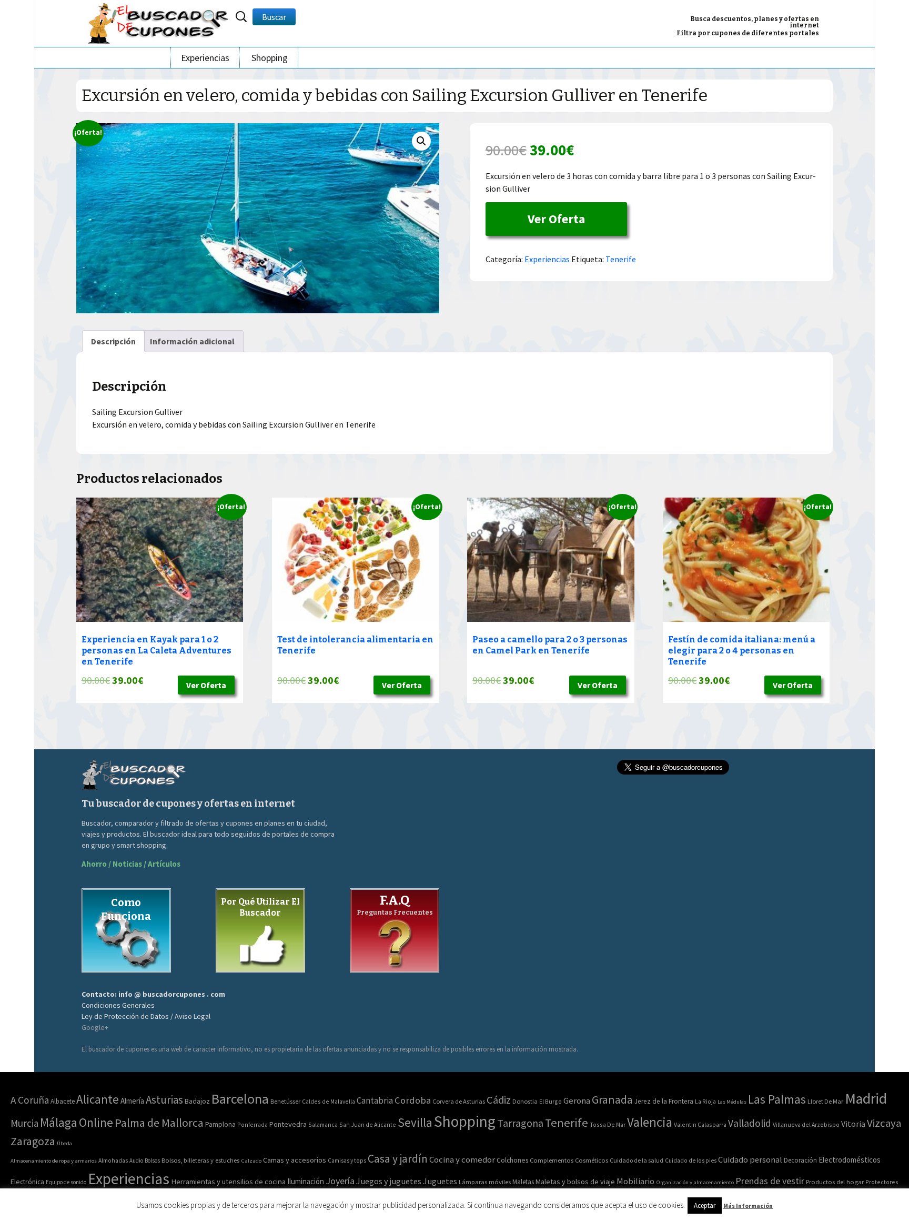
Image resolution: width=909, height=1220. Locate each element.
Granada (612, 1100)
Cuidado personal (750, 1159)
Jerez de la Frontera (663, 1101)
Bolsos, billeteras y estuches (200, 1160)
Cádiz (499, 1100)
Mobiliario (635, 1181)
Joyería (340, 1181)
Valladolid (749, 1123)
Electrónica (27, 1181)
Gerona (576, 1100)
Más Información (748, 1205)
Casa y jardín (398, 1159)
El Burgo (550, 1101)
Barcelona (240, 1098)
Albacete (62, 1101)
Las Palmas (777, 1099)
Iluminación (305, 1181)
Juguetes (440, 1181)
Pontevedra (288, 1124)
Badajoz (197, 1101)
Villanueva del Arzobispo (806, 1124)
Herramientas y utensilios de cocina (228, 1181)
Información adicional (192, 341)
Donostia (525, 1101)
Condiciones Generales (118, 1005)
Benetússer (285, 1101)
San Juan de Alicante (367, 1124)
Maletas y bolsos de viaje (575, 1181)
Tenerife (620, 259)
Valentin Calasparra (700, 1124)
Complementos (551, 1160)
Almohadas (113, 1160)
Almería (132, 1101)
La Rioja (705, 1101)
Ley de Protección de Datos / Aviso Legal (146, 1016)
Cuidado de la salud (636, 1160)
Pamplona (220, 1124)
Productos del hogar (835, 1182)
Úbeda (64, 1143)
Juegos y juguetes (388, 1181)
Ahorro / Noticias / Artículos (131, 864)
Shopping (269, 58)
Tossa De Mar (607, 1124)
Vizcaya (884, 1123)
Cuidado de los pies (690, 1160)
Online (96, 1122)
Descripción (113, 341)
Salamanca (323, 1124)
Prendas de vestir (769, 1181)
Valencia (649, 1122)
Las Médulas (732, 1101)
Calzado (251, 1160)
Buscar (274, 17)
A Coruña (30, 1100)
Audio (136, 1160)
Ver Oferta (556, 219)
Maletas (523, 1181)
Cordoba (413, 1100)
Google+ (95, 1027)
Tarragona (520, 1122)
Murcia (24, 1123)
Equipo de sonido (66, 1182)
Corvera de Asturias (458, 1101)
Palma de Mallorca (159, 1122)
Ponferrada (252, 1124)
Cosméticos (591, 1160)
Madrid (866, 1098)
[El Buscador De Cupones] (159, 22)
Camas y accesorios (294, 1160)
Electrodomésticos (850, 1160)
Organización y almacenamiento (695, 1182)
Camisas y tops (347, 1160)
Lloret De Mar (825, 1101)
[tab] (113, 341)
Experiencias (205, 58)
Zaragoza (33, 1141)
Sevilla (415, 1122)
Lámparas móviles (485, 1182)
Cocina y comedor (462, 1159)
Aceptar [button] (704, 1205)
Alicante (97, 1099)
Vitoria (853, 1123)
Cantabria (375, 1100)
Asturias (164, 1100)
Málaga (58, 1122)
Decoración (800, 1160)
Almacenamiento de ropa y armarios (54, 1160)
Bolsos (152, 1160)
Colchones (512, 1160)
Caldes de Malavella (328, 1101)
